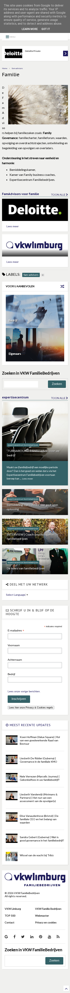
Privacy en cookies (46, 922)
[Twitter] (23, 936)
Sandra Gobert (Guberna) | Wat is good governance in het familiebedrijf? (42, 839)
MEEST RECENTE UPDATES (30, 725)
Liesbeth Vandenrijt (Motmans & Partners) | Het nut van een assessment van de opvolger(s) (38, 798)
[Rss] (58, 936)
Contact (9, 922)
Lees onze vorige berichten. (24, 691)
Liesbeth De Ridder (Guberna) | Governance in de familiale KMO (38, 760)
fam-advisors (17, 68)
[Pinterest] (40, 936)
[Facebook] (14, 936)
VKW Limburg (13, 908)
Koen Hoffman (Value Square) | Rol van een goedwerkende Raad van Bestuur (40, 740)
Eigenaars (15, 353)
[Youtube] (49, 936)
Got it (45, 29)
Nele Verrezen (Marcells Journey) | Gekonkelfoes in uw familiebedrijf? (40, 778)
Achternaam (15, 659)
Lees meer (13, 226)
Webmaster (42, 915)
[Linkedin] (31, 936)
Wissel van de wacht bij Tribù (37, 855)
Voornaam (14, 645)
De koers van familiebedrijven (26, 568)
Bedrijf (13, 320)
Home (4, 68)
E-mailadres (16, 630)
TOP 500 (10, 915)
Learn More (30, 29)
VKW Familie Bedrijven (48, 908)
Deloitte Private (33, 51)
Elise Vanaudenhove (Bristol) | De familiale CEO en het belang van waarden (39, 819)
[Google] (6, 936)
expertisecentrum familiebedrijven (23, 445)
